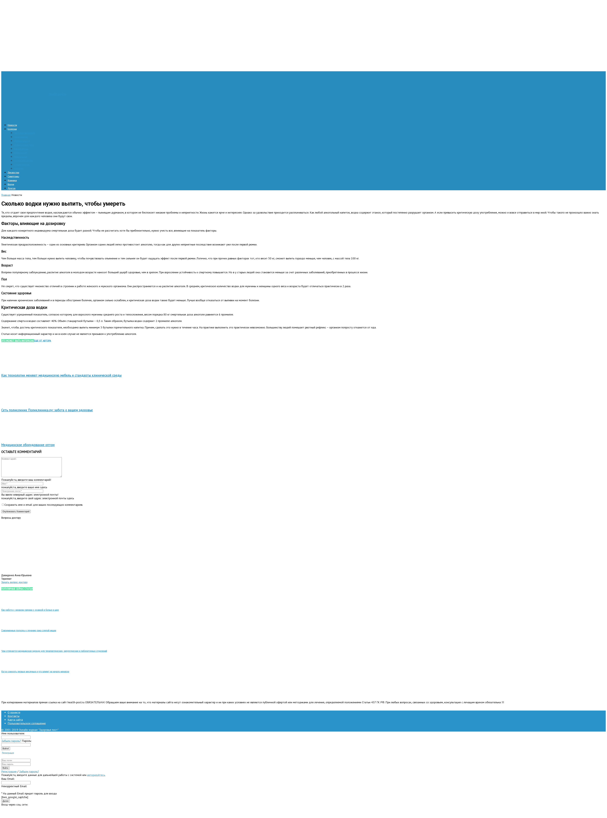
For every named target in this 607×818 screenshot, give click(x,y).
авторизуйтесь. (96, 775)
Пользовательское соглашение (27, 723)
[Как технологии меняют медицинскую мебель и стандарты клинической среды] (18, 368)
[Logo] (25, 118)
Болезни (12, 129)
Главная (6, 195)
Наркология (20, 152)
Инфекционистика (24, 144)
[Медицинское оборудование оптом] (18, 438)
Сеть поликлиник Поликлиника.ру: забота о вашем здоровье (47, 410)
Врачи (11, 184)
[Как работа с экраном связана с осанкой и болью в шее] (9, 604)
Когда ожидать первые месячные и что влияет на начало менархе (35, 671)
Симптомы (13, 176)
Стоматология (22, 164)
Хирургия (19, 168)
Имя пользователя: (13, 733)
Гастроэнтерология (24, 133)
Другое (11, 188)
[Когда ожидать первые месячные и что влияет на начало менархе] (9, 665)
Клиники (12, 180)
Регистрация (8, 752)
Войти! (6, 748)
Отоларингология (23, 160)
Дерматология (22, 141)
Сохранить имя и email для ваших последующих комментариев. (43, 505)
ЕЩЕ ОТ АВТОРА (42, 340)
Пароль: (27, 741)
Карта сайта (15, 719)
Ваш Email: (8, 779)
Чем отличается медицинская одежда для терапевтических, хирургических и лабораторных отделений (54, 651)
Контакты (13, 716)
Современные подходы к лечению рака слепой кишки (28, 630)
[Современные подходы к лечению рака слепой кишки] (9, 624)
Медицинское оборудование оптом (28, 445)
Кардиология (21, 148)
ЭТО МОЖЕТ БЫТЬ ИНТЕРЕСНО (17, 340)
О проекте (14, 712)
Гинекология (21, 137)
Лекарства (13, 172)
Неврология (20, 156)
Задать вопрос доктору (14, 582)
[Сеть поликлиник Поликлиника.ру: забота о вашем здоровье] (18, 403)
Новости (12, 125)
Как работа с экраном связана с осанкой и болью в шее (30, 609)
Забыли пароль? (11, 741)
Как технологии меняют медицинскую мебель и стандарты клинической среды (61, 375)
